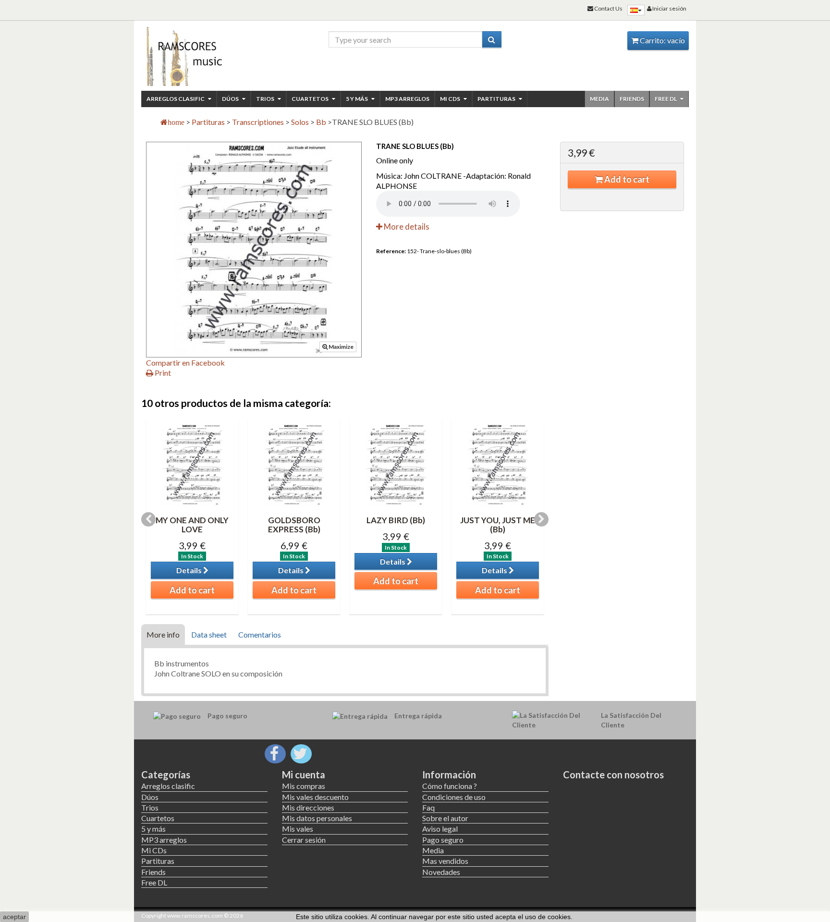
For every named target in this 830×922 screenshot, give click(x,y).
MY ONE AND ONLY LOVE (192, 524)
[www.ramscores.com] (204, 54)
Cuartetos (311, 98)
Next (541, 519)
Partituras (496, 98)
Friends (632, 98)
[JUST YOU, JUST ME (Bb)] (497, 465)
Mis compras (303, 785)
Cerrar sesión (304, 839)
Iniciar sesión (668, 8)
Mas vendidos (445, 860)
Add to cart (626, 179)
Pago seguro (443, 839)
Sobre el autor (445, 818)
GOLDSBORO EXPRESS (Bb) (294, 524)
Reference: (391, 251)
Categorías (165, 774)
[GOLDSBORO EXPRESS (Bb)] (294, 465)
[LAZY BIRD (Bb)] (395, 465)
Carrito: (661, 40)
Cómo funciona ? (449, 785)
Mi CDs (450, 98)
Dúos (231, 98)
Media (599, 98)
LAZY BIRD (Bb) (395, 520)
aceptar (14, 917)
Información (449, 774)
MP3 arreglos (407, 98)
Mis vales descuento (315, 796)
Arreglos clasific (176, 98)
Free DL (666, 98)
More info (163, 634)
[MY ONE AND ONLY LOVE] (192, 465)
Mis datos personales (317, 818)
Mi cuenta (303, 774)
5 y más (357, 98)
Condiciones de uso (454, 796)
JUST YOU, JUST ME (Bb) (497, 524)
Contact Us (607, 8)
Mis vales (297, 828)
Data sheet (209, 634)
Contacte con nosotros (613, 774)
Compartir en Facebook (185, 362)
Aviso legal (440, 828)
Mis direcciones (308, 807)
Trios (265, 98)
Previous (148, 519)
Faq (428, 807)
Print (162, 372)
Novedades (441, 871)
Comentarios (259, 634)
